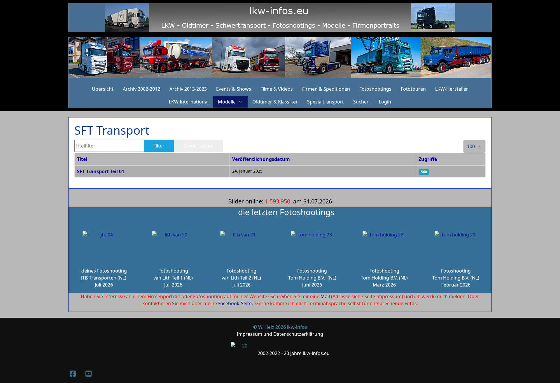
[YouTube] (88, 373)
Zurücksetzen (198, 146)
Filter (158, 146)
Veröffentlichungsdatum (261, 159)
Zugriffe (428, 159)
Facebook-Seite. (235, 303)
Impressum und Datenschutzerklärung (280, 334)
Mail (325, 296)
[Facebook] (72, 373)
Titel (82, 159)
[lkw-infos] (280, 57)
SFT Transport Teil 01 (100, 171)
